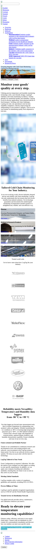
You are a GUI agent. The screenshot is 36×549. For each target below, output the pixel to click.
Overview (8, 27)
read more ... (5, 218)
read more (4, 242)
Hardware (8, 29)
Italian (4, 20)
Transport (10, 79)
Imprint (7, 540)
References (8, 538)
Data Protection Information (13, 542)
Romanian (5, 22)
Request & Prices (10, 63)
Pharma (4, 79)
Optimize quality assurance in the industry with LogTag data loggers (21, 50)
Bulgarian (5, 10)
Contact (7, 536)
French (4, 16)
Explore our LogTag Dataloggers (11, 527)
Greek (4, 18)
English (5, 8)
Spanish (5, 14)
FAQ (6, 60)
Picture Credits (9, 543)
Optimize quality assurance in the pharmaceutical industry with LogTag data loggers (21, 36)
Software (7, 31)
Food (16, 79)
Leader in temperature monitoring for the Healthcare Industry (21, 41)
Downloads (8, 61)
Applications (9, 33)
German (5, 12)
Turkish (5, 24)
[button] (1, 6)
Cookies (4, 547)
